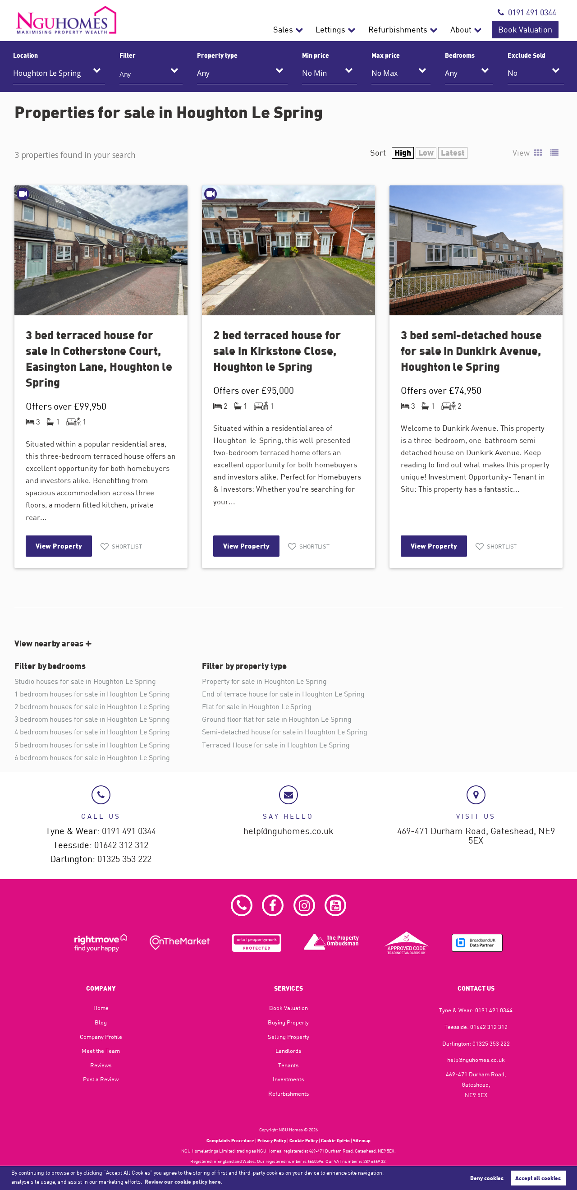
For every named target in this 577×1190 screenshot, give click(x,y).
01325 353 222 (124, 859)
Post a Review (101, 1079)
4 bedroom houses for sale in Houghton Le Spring (92, 731)
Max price (385, 55)
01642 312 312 (121, 845)
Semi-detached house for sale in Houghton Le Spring (284, 731)
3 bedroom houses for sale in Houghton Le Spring (92, 719)
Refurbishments (397, 29)
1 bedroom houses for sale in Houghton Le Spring (92, 693)
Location (25, 55)
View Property (59, 546)
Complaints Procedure (230, 1140)
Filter (127, 55)
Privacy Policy (271, 1140)
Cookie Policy (303, 1140)
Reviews (100, 1065)
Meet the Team (101, 1050)
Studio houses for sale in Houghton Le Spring (85, 681)
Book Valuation (525, 29)
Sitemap (362, 1140)
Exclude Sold (526, 55)
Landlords (288, 1050)
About (461, 29)
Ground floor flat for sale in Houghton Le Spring (276, 719)
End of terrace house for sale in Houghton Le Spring (283, 693)
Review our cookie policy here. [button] (184, 1181)
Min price (315, 55)
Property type (217, 55)
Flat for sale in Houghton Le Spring (256, 706)
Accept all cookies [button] (538, 1178)
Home (101, 1007)
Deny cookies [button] (487, 1178)
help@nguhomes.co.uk (288, 831)
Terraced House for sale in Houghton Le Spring (276, 744)
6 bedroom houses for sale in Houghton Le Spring (92, 757)
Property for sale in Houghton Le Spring (264, 681)
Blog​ (101, 1022)
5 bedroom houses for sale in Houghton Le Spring (92, 744)
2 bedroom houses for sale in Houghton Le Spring (92, 706)
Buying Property (288, 1022)
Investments (288, 1079)
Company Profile (101, 1036)
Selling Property (288, 1036)
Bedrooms (460, 55)
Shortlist (127, 546)
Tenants (288, 1065)
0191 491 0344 (532, 12)
